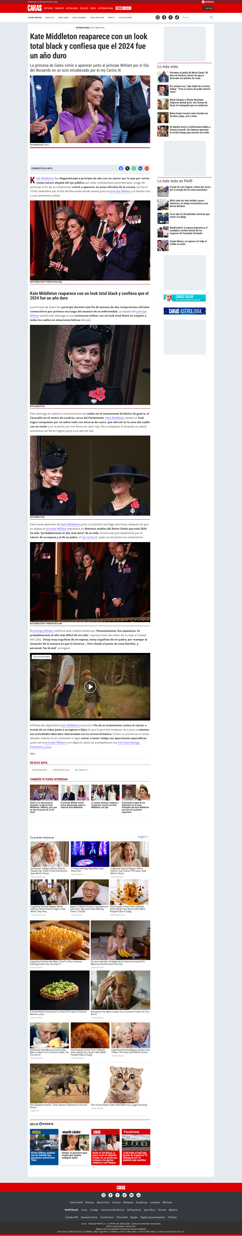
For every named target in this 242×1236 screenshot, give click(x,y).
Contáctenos (107, 1217)
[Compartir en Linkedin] (140, 168)
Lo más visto (167, 66)
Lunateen (155, 1202)
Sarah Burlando (97, 18)
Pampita (111, 18)
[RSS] (131, 1195)
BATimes (167, 1202)
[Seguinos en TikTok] (177, 17)
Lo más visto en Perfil (174, 181)
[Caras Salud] (185, 300)
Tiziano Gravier (34, 18)
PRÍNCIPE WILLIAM (61, 770)
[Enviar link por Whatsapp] (134, 168)
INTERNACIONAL (83, 27)
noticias (44, 1132)
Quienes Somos (89, 1217)
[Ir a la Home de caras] (35, 10)
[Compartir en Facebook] (121, 168)
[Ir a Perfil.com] (208, 2)
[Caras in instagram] (158, 17)
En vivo (209, 8)
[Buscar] (211, 17)
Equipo (134, 1217)
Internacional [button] (105, 8)
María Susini (63, 18)
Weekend (128, 1202)
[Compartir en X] (127, 168)
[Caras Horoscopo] (185, 313)
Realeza (84, 8)
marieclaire (75, 1132)
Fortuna (116, 1202)
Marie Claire (103, 1202)
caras (105, 1132)
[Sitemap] (138, 1195)
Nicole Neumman (79, 18)
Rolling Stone (134, 1209)
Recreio (162, 1209)
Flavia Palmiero (125, 18)
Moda (93, 8)
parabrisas (136, 1132)
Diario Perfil (76, 1202)
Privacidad (122, 1217)
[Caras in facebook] (164, 17)
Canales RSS (71, 1217)
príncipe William (120, 191)
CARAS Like (123, 8)
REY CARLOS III (81, 770)
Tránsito (172, 1217)
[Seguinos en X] (170, 17)
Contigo (94, 1209)
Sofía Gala (49, 18)
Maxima (173, 1209)
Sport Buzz (149, 1209)
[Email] (147, 168)
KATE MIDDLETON (39, 770)
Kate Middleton (45, 178)
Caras (84, 1209)
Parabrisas (141, 1202)
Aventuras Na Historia (112, 1209)
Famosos (59, 8)
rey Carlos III (89, 537)
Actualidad (72, 8)
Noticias (48, 8)
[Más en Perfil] (46, 1124)
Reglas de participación (153, 1217)
